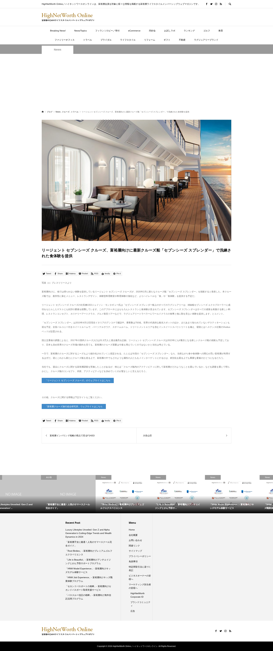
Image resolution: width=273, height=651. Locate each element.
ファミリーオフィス (65, 40)
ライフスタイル (128, 40)
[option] (27, 494)
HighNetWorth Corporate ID (137, 595)
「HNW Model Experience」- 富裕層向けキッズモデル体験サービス (88, 570)
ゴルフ (206, 30)
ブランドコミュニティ (140, 604)
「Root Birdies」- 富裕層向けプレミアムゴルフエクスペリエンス (88, 553)
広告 (132, 611)
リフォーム (149, 40)
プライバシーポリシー (140, 556)
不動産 (182, 40)
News (57, 49)
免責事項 (133, 561)
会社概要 (133, 535)
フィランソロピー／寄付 (107, 30)
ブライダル (106, 40)
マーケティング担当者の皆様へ (140, 586)
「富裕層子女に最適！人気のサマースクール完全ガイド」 (88, 544)
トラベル (87, 40)
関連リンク (134, 545)
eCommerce (134, 30)
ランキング (189, 30)
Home (132, 529)
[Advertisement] (136, 82)
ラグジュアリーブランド (206, 40)
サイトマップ (135, 551)
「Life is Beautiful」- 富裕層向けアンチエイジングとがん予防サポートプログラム (88, 561)
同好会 (152, 30)
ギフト (167, 40)
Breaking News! (58, 30)
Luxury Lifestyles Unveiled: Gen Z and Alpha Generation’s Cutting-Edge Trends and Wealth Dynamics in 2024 (88, 533)
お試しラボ (169, 30)
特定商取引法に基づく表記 (140, 569)
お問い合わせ (135, 540)
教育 (220, 30)
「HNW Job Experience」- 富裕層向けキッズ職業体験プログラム (88, 579)
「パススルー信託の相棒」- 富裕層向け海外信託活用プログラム (88, 597)
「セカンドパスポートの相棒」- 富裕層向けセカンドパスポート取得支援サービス (88, 588)
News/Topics (80, 30)
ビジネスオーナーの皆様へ (140, 577)
